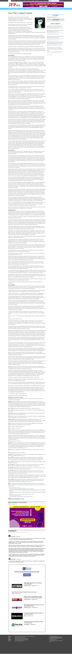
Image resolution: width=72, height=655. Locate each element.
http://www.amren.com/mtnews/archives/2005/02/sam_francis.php (22, 494)
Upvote (43, 15)
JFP (9, 0)
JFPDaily (24, 0)
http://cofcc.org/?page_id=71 (15, 495)
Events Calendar (17, 637)
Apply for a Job (22, 640)
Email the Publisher (25, 639)
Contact (33, 0)
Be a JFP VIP (13, 0)
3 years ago (61, 28)
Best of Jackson (19, 0)
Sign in (62, 0)
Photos (16, 638)
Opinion (17, 8)
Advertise (28, 0)
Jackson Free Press (15, 4)
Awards (37, 0)
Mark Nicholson (50, 30)
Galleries (18, 638)
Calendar (34, 8)
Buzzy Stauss (49, 25)
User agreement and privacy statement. (56, 637)
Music (27, 8)
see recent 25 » (49, 54)
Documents (27, 638)
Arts (22, 8)
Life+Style (42, 8)
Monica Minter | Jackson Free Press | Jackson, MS (53, 28)
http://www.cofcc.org (31, 62)
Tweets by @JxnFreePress (52, 17)
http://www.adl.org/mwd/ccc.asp (14, 487)
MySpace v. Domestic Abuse (12, 504)
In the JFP (16, 639)
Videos (21, 638)
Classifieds (20, 639)
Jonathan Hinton (50, 47)
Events (24, 636)
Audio (24, 638)
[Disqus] (27, 549)
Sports (58, 8)
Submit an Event (22, 637)
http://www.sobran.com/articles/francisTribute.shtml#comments (21, 496)
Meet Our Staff (17, 640)
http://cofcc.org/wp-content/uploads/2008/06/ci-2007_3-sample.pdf (22, 488)
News (10, 8)
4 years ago (57, 34)
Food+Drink (50, 8)
